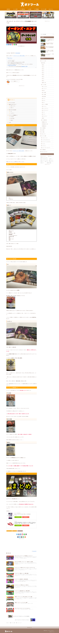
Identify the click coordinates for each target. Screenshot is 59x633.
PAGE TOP (30, 627)
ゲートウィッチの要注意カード (13, 115)
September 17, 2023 (24, 66)
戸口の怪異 (12, 116)
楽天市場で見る (25, 525)
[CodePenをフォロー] (21, 537)
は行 (43, 74)
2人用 (43, 90)
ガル (11, 111)
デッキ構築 (44, 94)
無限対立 (12, 120)
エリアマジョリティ (45, 110)
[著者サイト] (18, 537)
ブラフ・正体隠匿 (45, 104)
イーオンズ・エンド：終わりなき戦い (19, 55)
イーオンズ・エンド (44, 137)
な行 (43, 72)
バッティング (44, 88)
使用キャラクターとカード (12, 104)
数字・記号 (44, 82)
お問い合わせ (45, 630)
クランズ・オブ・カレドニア (46, 147)
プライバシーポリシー (51, 630)
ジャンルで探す (44, 84)
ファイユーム (44, 145)
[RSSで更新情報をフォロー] (25, 537)
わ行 (43, 80)
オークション (44, 106)
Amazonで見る (18, 525)
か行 (43, 66)
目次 (11, 99)
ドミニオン (43, 143)
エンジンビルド (45, 86)
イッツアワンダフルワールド (46, 139)
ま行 (43, 76)
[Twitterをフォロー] (19, 537)
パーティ (44, 114)
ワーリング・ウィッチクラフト (46, 141)
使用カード (12, 107)
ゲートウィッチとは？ (12, 102)
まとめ (10, 122)
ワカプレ (44, 100)
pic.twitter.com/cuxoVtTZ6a (12, 65)
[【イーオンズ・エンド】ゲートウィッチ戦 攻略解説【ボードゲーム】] (10, 44)
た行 (43, 70)
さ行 (43, 68)
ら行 (43, 78)
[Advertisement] (21, 49)
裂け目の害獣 (12, 118)
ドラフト (44, 98)
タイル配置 (44, 92)
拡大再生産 (44, 96)
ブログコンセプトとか (44, 151)
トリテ (44, 112)
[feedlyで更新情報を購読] (23, 537)
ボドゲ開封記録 (43, 149)
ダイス (44, 102)
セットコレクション (45, 108)
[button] (53, 34)
